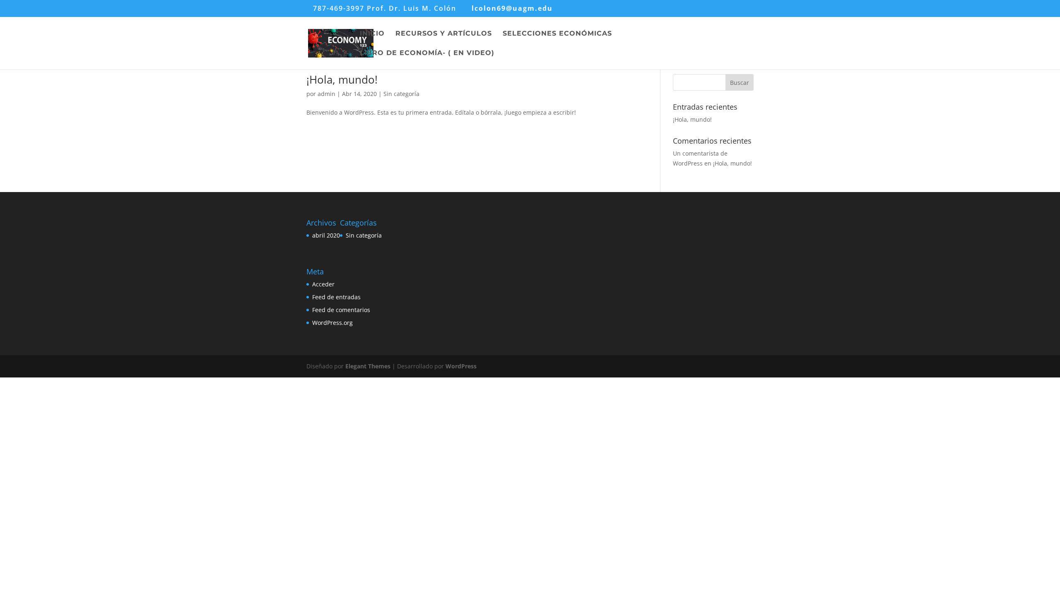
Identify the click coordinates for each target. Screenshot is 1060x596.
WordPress (461, 366)
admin (326, 94)
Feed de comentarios (341, 310)
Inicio (372, 34)
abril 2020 (326, 235)
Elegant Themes (367, 366)
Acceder (323, 284)
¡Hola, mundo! (342, 79)
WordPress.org (332, 323)
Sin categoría (401, 94)
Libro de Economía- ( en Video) (427, 53)
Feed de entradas (336, 297)
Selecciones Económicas (557, 34)
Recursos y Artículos (443, 34)
